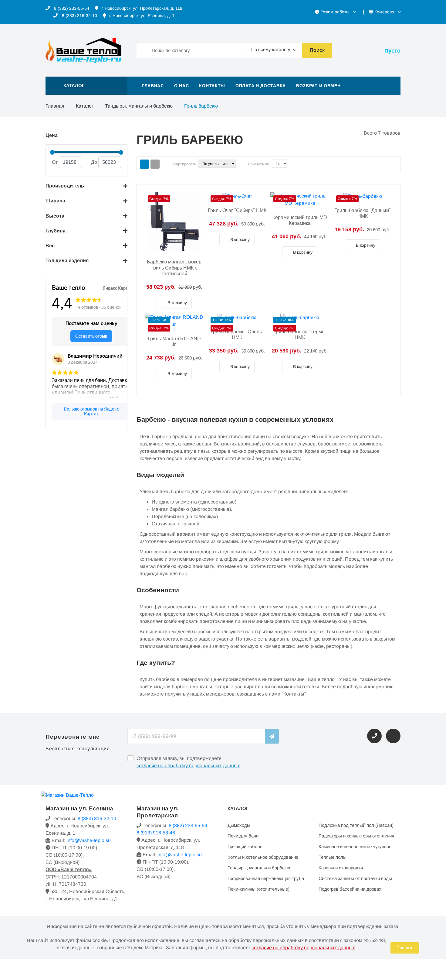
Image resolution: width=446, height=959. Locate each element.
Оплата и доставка (260, 85)
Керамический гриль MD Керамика (299, 220)
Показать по (258, 164)
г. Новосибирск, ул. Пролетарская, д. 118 (141, 8)
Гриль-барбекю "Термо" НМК (299, 334)
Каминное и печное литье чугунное (355, 846)
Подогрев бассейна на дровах (350, 889)
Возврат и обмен (318, 85)
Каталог (84, 105)
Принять (405, 947)
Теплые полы (332, 857)
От (55, 162)
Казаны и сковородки (341, 867)
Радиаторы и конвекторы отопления (356, 835)
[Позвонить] (374, 736)
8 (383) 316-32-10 (79, 15)
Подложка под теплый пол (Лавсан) (356, 825)
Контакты (212, 85)
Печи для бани (243, 835)
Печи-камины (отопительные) (258, 889)
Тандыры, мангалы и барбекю (139, 105)
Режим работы (334, 11)
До (94, 162)
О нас (181, 85)
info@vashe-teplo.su (88, 840)
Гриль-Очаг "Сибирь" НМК (237, 210)
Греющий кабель (245, 846)
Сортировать (184, 164)
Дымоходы (239, 825)
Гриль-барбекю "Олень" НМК (237, 334)
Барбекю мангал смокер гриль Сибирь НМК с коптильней (174, 267)
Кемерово (384, 11)
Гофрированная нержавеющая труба (266, 878)
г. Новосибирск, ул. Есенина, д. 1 (141, 15)
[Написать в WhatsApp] (393, 736)
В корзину (176, 302)
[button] (86, 86)
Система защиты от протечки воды (355, 878)
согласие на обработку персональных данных (188, 765)
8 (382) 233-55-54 (71, 8)
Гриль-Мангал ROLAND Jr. (174, 341)
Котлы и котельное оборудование (263, 857)
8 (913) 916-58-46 (156, 832)
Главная (153, 85)
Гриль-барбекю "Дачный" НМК (362, 213)
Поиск (317, 50)
